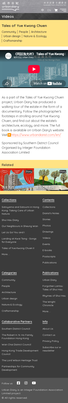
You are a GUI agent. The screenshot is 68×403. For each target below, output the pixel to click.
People (23, 32)
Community (9, 32)
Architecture (39, 32)
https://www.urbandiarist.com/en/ (36, 135)
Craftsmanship (12, 40)
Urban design (12, 36)
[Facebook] (18, 383)
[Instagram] (26, 383)
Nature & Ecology (35, 36)
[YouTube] (34, 383)
